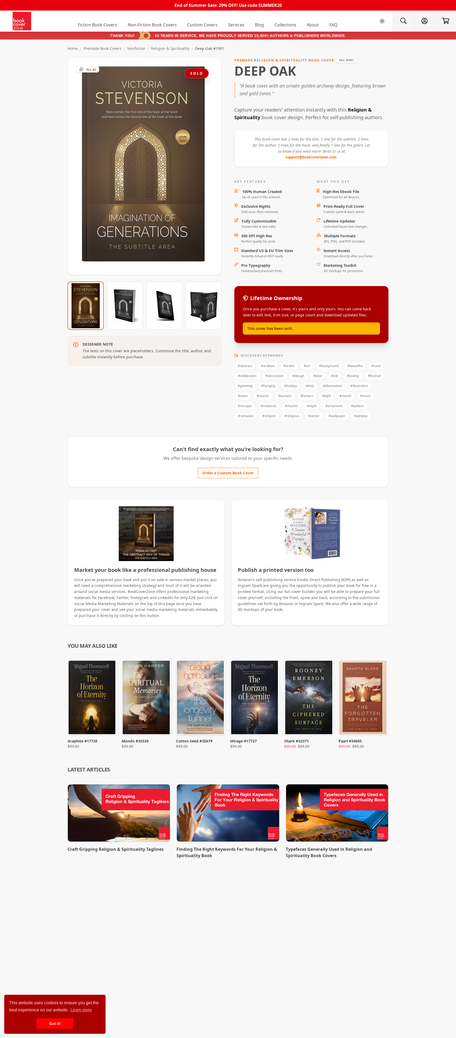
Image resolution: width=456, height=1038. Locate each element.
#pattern (357, 406)
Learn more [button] (81, 1010)
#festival (374, 376)
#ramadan (245, 416)
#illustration (359, 386)
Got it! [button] (55, 1023)
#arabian (267, 366)
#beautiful (355, 366)
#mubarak (268, 406)
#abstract (245, 366)
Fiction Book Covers (97, 25)
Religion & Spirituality (170, 48)
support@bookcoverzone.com (311, 157)
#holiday (290, 386)
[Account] (424, 21)
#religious (291, 416)
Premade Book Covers (102, 48)
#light (326, 396)
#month (345, 396)
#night (311, 406)
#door (317, 376)
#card (376, 366)
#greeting (245, 386)
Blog (259, 25)
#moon (365, 396)
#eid (334, 376)
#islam (243, 396)
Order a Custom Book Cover (228, 472)
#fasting (353, 376)
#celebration (247, 376)
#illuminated (332, 386)
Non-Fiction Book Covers (152, 25)
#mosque (245, 406)
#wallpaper (337, 416)
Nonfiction (136, 48)
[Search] (403, 21)
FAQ (333, 25)
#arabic (289, 366)
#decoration (274, 376)
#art (307, 366)
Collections (285, 25)
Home (73, 48)
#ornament (333, 406)
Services (236, 25)
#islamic (263, 396)
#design (298, 376)
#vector (314, 416)
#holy (310, 386)
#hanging (268, 386)
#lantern (307, 396)
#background (329, 366)
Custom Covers (202, 25)
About (313, 25)
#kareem (285, 396)
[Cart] (445, 21)
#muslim (291, 406)
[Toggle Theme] (382, 21)
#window (360, 416)
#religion (269, 416)
